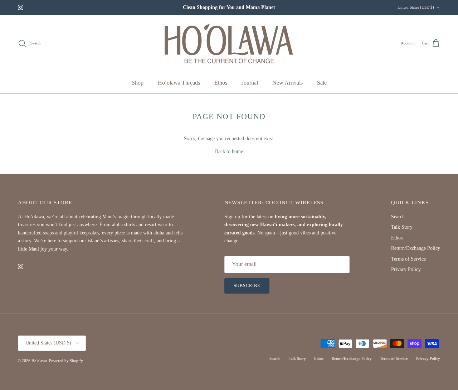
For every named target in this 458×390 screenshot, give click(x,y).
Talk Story (402, 227)
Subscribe (247, 285)
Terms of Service (408, 259)
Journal (250, 83)
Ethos (220, 83)
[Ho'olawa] (229, 43)
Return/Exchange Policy (415, 248)
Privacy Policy (406, 269)
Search (398, 216)
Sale (322, 83)
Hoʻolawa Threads (179, 83)
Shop (137, 83)
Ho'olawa (39, 360)
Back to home (229, 151)
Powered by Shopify (66, 360)
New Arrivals (287, 83)
